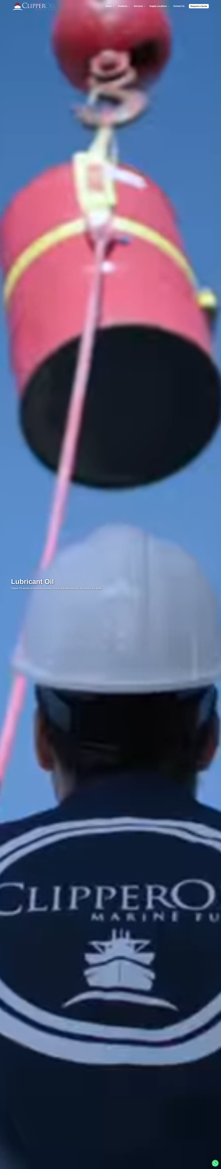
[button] (113, 6)
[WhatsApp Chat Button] (215, 1163)
